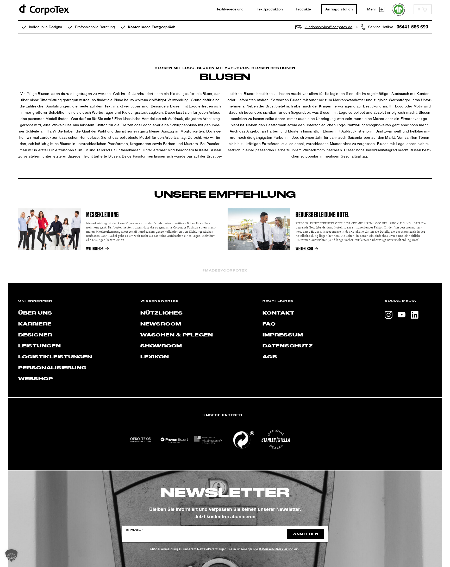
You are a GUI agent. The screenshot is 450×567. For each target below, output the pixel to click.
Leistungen (39, 346)
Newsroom (160, 324)
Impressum (282, 335)
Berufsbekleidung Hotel (322, 215)
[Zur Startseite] (43, 9)
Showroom (161, 346)
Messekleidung (102, 215)
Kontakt (278, 313)
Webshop (35, 379)
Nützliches (161, 313)
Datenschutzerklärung (276, 549)
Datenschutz (287, 346)
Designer (35, 335)
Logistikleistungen (55, 357)
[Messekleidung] (49, 229)
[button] (11, 555)
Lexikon (154, 357)
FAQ (269, 324)
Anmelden (305, 534)
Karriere (35, 324)
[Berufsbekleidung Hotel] (259, 229)
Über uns (35, 313)
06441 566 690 (412, 27)
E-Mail (135, 530)
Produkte (303, 9)
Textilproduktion (270, 9)
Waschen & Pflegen (176, 335)
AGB (269, 357)
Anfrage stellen (339, 9)
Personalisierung (52, 368)
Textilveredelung (230, 9)
